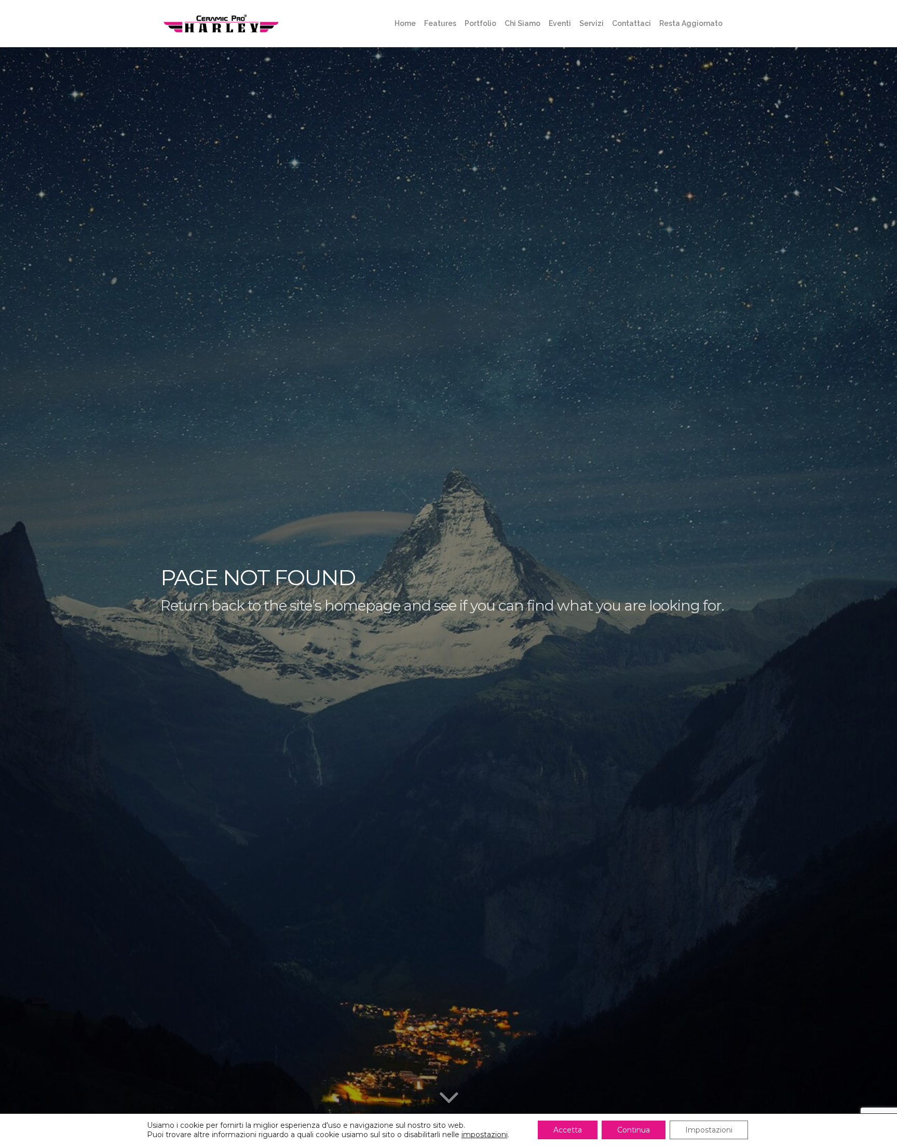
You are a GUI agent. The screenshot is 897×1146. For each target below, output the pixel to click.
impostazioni (484, 1134)
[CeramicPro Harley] (221, 23)
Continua (633, 1130)
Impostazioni (708, 1130)
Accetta (567, 1130)
